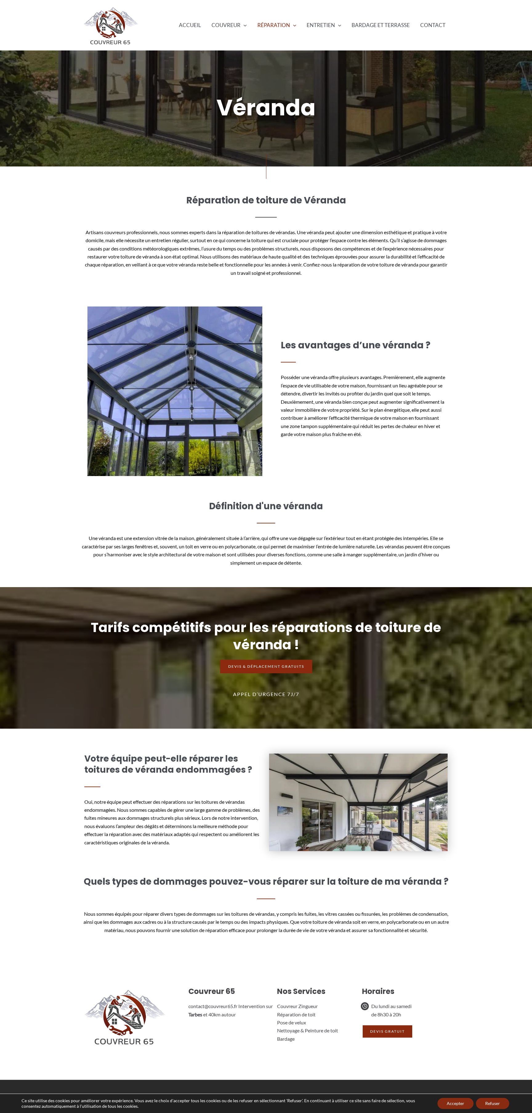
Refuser (492, 1103)
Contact (432, 25)
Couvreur (226, 25)
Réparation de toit (296, 1014)
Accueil (190, 25)
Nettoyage (288, 1030)
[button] (243, 25)
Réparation (273, 25)
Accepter (455, 1103)
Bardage (286, 1039)
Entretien (321, 25)
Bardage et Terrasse (381, 25)
